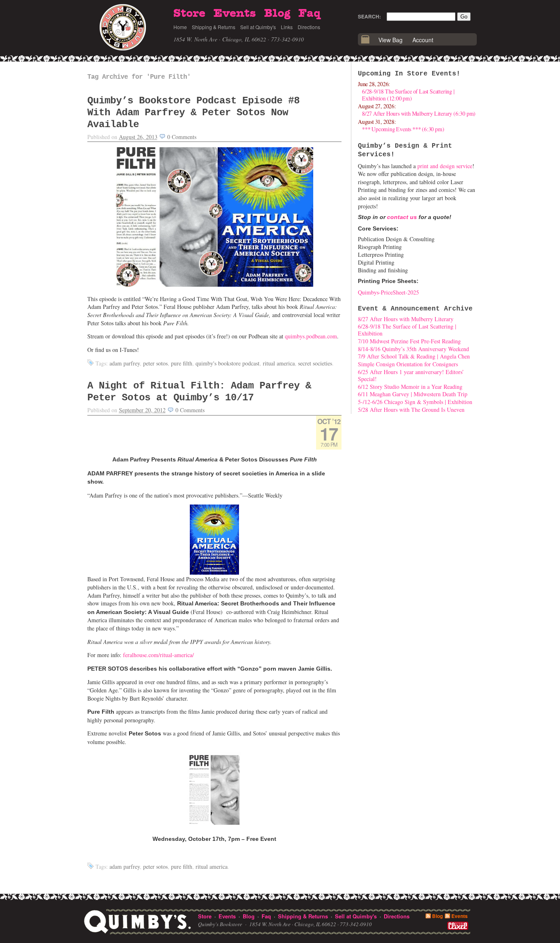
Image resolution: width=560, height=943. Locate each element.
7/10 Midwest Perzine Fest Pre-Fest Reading (409, 341)
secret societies (315, 363)
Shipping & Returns (213, 26)
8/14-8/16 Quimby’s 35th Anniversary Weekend (413, 349)
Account (422, 40)
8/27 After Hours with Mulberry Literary (405, 319)
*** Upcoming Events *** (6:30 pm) (403, 129)
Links (287, 26)
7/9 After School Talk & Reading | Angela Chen (414, 356)
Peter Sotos (155, 363)
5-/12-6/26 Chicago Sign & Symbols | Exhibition (415, 402)
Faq (309, 13)
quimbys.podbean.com (311, 336)
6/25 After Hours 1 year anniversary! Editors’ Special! (411, 375)
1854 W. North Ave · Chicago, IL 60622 (219, 39)
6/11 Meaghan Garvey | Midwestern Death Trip (412, 394)
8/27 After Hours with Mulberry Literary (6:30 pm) (419, 113)
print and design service (444, 166)
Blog (277, 13)
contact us (402, 217)
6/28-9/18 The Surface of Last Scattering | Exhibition (407, 329)
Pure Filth (181, 363)
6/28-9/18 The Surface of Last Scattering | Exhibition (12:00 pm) (408, 94)
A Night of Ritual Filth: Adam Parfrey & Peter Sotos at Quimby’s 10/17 (199, 391)
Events (235, 13)
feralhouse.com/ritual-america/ (158, 655)
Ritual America (279, 363)
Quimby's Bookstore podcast (228, 363)
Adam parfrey (124, 363)
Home (180, 26)
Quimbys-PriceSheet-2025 (388, 292)
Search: (369, 16)
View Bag (390, 40)
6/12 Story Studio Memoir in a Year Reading (410, 386)
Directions (309, 26)
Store (189, 13)
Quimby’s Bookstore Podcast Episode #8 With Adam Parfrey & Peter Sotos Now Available (193, 112)
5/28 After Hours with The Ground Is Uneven (411, 409)
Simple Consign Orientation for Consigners (408, 364)
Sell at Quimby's (258, 26)
